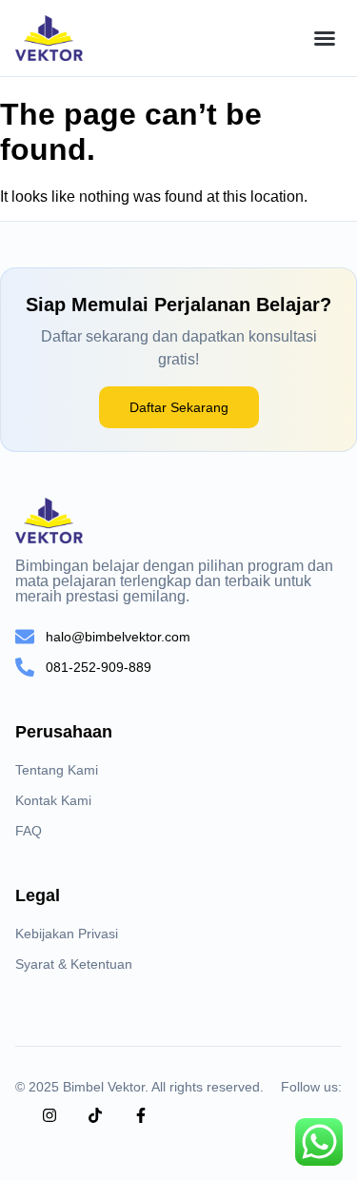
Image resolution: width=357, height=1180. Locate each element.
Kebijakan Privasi (66, 933)
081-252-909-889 (98, 667)
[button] (324, 38)
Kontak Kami (53, 800)
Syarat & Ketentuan (73, 964)
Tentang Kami (56, 769)
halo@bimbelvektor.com (118, 636)
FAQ (28, 830)
